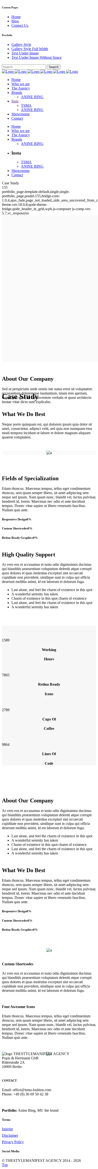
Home (16, 17)
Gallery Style (21, 45)
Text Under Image (25, 53)
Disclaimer (10, 1135)
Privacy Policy (13, 1142)
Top (5, 1165)
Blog (15, 21)
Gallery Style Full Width (29, 49)
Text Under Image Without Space (36, 57)
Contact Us (19, 25)
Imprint (7, 1129)
